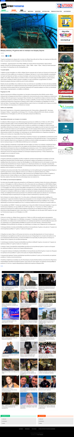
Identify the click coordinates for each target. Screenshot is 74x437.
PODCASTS (23, 11)
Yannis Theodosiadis (40, 434)
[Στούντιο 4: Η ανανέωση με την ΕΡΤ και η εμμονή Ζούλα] (10, 348)
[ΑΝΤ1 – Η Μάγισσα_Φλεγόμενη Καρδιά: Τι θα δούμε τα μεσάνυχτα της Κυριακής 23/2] (10, 398)
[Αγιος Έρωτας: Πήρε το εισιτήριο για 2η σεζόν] (10, 365)
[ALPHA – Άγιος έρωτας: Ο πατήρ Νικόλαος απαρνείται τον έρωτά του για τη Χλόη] (10, 297)
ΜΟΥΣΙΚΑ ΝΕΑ (46, 11)
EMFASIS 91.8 (5, 11)
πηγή (2, 266)
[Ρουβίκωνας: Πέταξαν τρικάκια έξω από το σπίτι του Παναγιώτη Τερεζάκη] (47, 365)
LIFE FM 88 (14, 11)
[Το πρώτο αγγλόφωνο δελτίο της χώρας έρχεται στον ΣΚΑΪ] (10, 314)
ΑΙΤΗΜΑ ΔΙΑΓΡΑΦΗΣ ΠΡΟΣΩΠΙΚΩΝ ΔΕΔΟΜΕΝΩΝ (47, 428)
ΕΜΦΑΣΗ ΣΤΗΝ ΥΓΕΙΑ (56, 11)
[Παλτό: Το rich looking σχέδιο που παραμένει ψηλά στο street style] (29, 348)
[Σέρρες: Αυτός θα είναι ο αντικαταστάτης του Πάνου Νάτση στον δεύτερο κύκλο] (10, 381)
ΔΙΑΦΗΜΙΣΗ (8, 0)
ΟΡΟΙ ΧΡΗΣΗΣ (34, 428)
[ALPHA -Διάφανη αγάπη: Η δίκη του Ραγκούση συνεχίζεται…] (10, 331)
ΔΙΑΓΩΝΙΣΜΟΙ (67, 11)
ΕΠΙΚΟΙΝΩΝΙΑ (13, 0)
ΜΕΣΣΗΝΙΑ (30, 11)
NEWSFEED (38, 11)
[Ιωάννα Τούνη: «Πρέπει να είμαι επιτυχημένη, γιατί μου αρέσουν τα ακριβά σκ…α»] (29, 365)
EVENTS (3, 423)
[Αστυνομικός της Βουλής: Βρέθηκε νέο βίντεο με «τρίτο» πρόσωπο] (47, 381)
